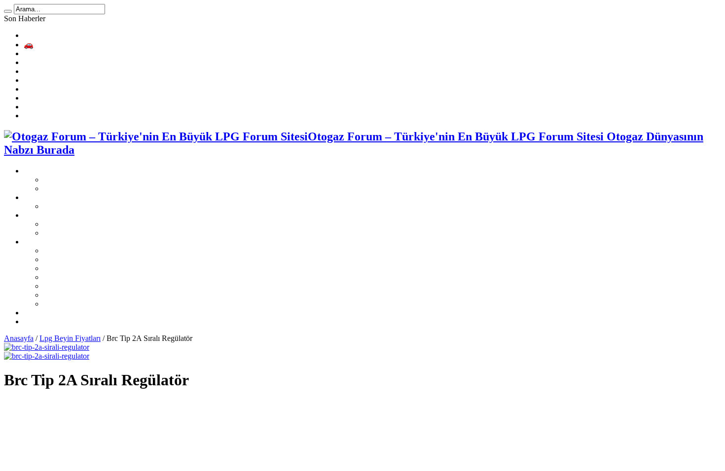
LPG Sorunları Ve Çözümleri (69, 215)
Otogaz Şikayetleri (72, 188)
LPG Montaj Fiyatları (57, 197)
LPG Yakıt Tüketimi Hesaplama (73, 35)
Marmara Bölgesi (70, 304)
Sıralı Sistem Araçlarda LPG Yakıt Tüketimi (92, 98)
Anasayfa (19, 338)
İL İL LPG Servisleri (56, 241)
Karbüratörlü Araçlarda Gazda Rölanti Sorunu (95, 115)
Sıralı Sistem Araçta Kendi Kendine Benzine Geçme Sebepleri (121, 80)
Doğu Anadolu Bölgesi (79, 286)
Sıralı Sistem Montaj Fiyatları (88, 206)
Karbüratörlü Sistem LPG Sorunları (98, 233)
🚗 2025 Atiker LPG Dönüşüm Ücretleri (87, 44)
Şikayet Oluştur (67, 179)
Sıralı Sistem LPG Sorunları (86, 224)
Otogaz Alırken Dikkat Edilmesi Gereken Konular (102, 62)
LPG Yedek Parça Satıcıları (66, 312)
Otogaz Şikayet (48, 171)
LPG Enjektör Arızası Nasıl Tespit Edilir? (88, 106)
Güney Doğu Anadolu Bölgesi (91, 277)
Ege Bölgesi (62, 268)
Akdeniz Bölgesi (69, 259)
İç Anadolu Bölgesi (73, 295)
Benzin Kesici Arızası (57, 89)
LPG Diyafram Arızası (59, 71)
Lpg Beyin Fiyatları (70, 338)
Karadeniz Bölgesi (72, 250)
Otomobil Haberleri (54, 321)
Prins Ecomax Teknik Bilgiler (70, 53)
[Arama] (8, 11)
